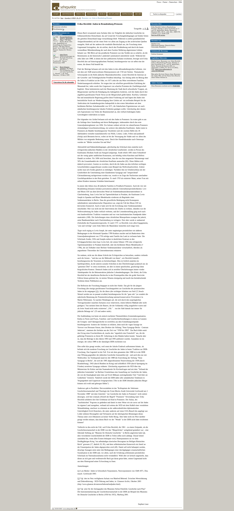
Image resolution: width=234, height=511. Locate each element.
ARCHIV (138, 14)
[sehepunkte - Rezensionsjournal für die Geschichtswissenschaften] (117, 6)
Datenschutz (173, 2)
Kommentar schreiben (60, 27)
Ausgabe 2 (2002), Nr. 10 (73, 18)
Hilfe (180, 2)
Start (62, 18)
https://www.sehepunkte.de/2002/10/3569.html (161, 70)
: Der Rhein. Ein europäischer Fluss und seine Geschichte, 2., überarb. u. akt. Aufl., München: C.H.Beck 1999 (63, 71)
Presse (159, 2)
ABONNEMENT (68, 14)
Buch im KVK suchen (158, 35)
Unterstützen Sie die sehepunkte (63, 82)
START (56, 14)
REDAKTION (92, 14)
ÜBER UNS (80, 14)
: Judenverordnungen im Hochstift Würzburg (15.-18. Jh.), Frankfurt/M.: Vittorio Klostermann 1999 (63, 59)
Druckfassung (57, 29)
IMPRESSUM (127, 14)
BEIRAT (103, 14)
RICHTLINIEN (114, 14)
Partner (165, 2)
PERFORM (176, 86)
